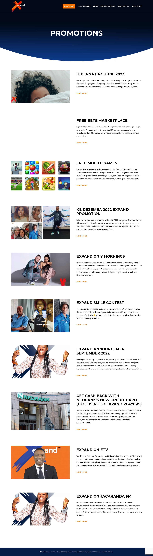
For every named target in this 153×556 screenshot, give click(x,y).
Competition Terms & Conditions (64, 552)
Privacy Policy (107, 552)
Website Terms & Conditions (89, 552)
